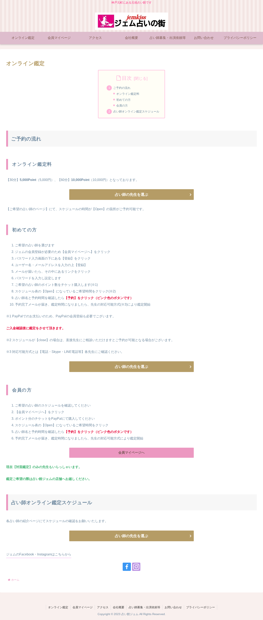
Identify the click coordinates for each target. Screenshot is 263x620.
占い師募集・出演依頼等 (144, 607)
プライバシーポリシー (200, 607)
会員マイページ (83, 607)
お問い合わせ (173, 607)
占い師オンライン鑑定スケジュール (136, 111)
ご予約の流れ (121, 87)
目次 (127, 78)
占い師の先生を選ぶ (131, 194)
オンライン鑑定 (58, 607)
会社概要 (118, 607)
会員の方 (122, 105)
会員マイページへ (131, 452)
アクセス (102, 607)
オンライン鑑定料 (127, 93)
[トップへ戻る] (257, 614)
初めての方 (123, 99)
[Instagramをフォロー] (136, 567)
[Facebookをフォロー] (127, 567)
